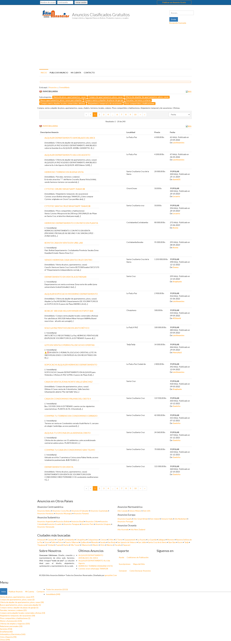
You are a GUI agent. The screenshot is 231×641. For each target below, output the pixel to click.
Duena (175, 267)
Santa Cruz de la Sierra (157, 542)
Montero (171, 539)
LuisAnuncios (178, 142)
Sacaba (103, 542)
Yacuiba (118, 545)
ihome (175, 228)
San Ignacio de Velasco (127, 542)
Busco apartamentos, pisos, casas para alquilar (61, 100)
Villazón (95, 545)
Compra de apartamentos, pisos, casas (105, 97)
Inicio (44, 72)
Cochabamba (69, 539)
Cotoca (103, 539)
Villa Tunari (75, 545)
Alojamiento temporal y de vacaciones (105, 103)
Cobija (59, 539)
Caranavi (51, 539)
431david (177, 318)
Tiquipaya (41, 545)
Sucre (180, 542)
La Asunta (141, 539)
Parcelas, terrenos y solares (138, 100)
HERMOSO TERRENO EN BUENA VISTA (95, 566)
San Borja (112, 542)
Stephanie (177, 281)
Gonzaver (123, 571)
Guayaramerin (130, 539)
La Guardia (152, 539)
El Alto (111, 539)
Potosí (61, 542)
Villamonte (86, 545)
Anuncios (53, 87)
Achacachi (41, 539)
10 (135, 114)
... (112, 114)
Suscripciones (124, 564)
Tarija (186, 542)
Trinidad (50, 545)
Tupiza (59, 545)
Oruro (47, 542)
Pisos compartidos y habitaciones (139, 103)
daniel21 (176, 179)
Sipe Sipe (172, 542)
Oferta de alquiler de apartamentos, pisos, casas (147, 97)
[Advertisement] (115, 48)
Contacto (89, 72)
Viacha (66, 545)
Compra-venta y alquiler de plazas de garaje (103, 100)
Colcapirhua (81, 539)
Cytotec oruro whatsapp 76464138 (93, 568)
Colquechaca (93, 539)
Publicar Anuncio (59, 72)
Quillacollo (85, 542)
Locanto (176, 196)
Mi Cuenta (76, 72)
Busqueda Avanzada (177, 23)
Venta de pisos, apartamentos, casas (69, 97)
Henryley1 (177, 352)
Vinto (102, 545)
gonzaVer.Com (111, 575)
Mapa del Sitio (139, 564)
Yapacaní (126, 545)
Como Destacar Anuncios (140, 571)
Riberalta (95, 542)
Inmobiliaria (64, 87)
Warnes (110, 545)
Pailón (54, 542)
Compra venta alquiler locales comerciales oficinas (62, 103)
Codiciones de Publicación (138, 557)
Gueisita (176, 406)
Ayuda (121, 557)
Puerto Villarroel (72, 542)
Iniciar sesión (81, 2)
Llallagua (162, 539)
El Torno (119, 539)
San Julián (142, 542)
